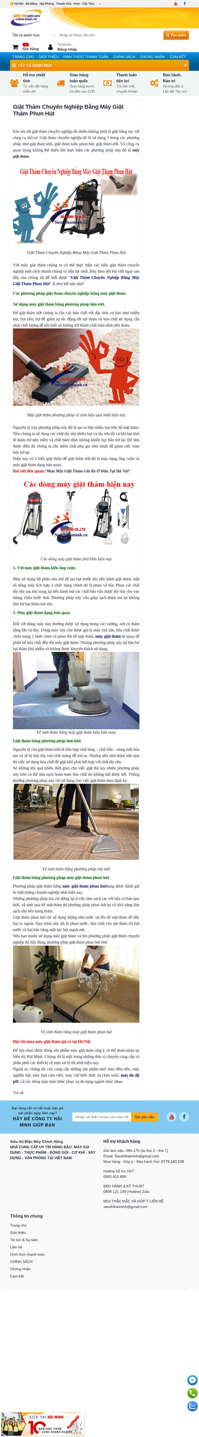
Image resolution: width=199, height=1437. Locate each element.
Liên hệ (16, 1247)
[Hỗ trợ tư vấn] (192, 1393)
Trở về (18, 1093)
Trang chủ (23, 57)
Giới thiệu (49, 57)
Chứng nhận (152, 57)
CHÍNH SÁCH (124, 57)
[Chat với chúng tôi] (192, 1406)
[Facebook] (184, 3)
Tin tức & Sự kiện (24, 1240)
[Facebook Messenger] (192, 1380)
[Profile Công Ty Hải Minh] (43, 1424)
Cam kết (178, 57)
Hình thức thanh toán (85, 57)
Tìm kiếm (177, 35)
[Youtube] (175, 3)
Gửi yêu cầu (144, 1117)
